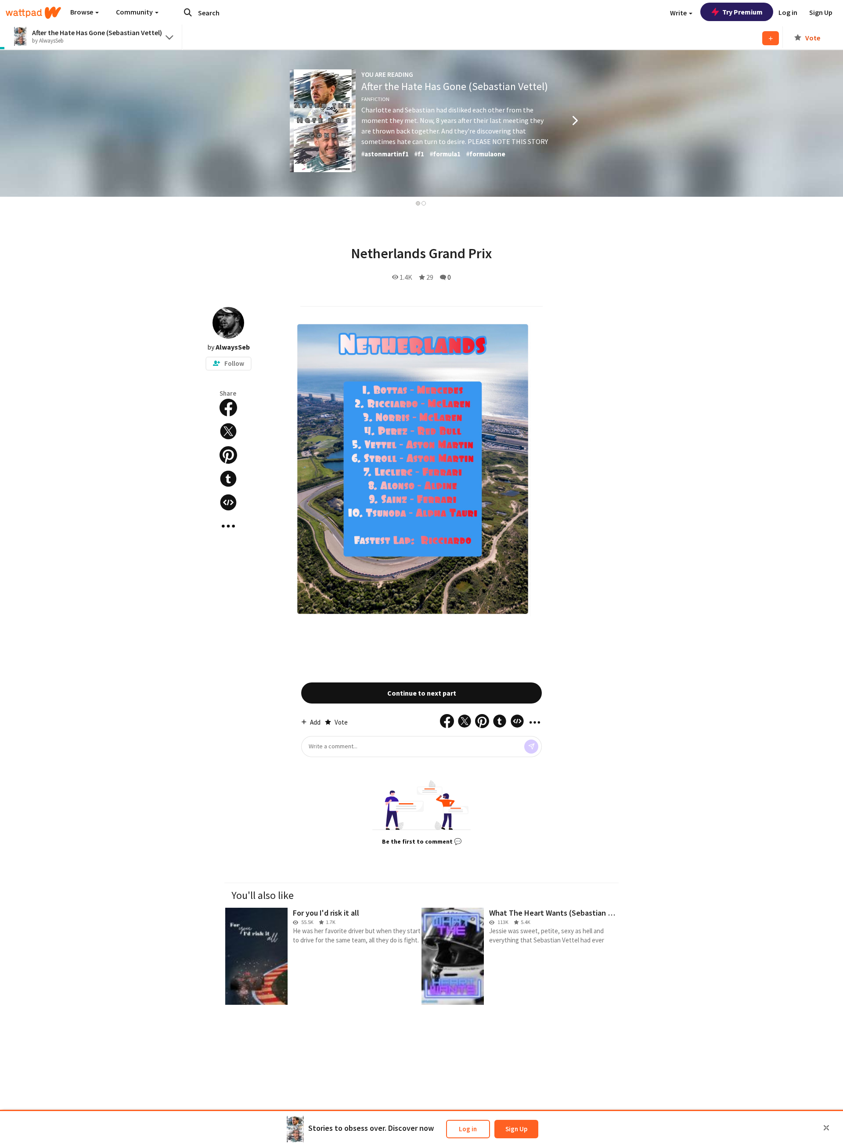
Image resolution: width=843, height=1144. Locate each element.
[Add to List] (770, 38)
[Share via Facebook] (228, 407)
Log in (468, 1129)
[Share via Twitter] (228, 431)
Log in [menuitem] (787, 12)
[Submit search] (188, 12)
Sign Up (516, 1129)
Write (679, 12)
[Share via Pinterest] (228, 455)
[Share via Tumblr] (228, 478)
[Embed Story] (228, 502)
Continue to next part (421, 693)
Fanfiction (375, 99)
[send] (531, 747)
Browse (82, 11)
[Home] (33, 13)
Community (135, 11)
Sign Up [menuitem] (820, 12)
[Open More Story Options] (228, 526)
